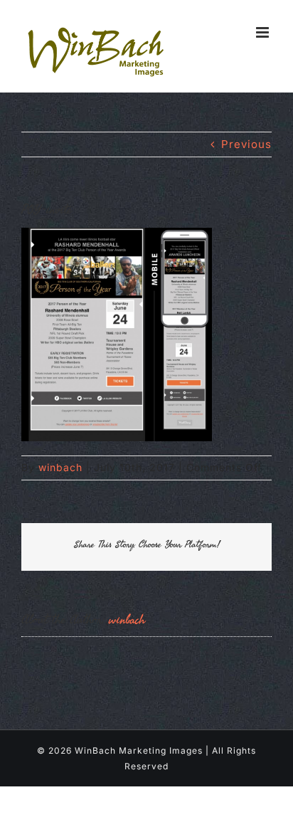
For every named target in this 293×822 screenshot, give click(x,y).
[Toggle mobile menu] (264, 32)
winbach (60, 467)
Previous (246, 144)
